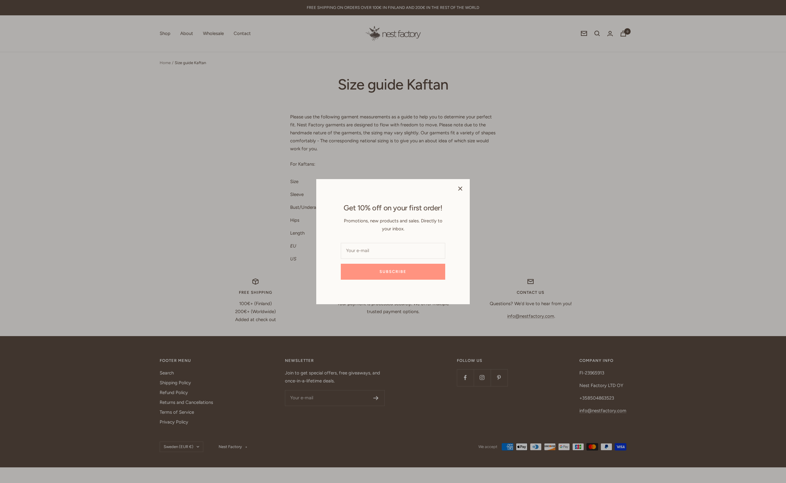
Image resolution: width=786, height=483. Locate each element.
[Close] (460, 188)
